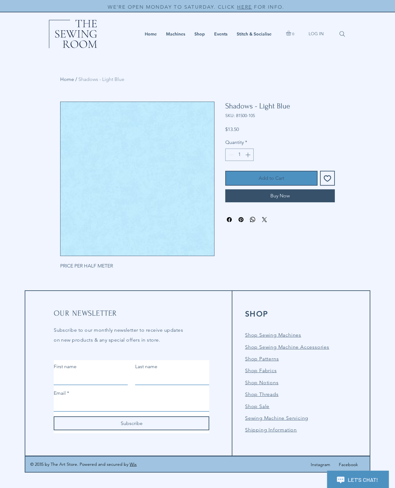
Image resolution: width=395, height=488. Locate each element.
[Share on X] (264, 219)
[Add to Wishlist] (327, 178)
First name (65, 366)
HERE (244, 7)
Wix (133, 464)
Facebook (348, 464)
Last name (146, 366)
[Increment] (248, 155)
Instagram (320, 464)
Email (61, 393)
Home (67, 79)
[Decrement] (230, 155)
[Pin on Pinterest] (241, 219)
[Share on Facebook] (229, 219)
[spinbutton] (239, 155)
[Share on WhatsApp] (252, 219)
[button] (175, 34)
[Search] (342, 33)
